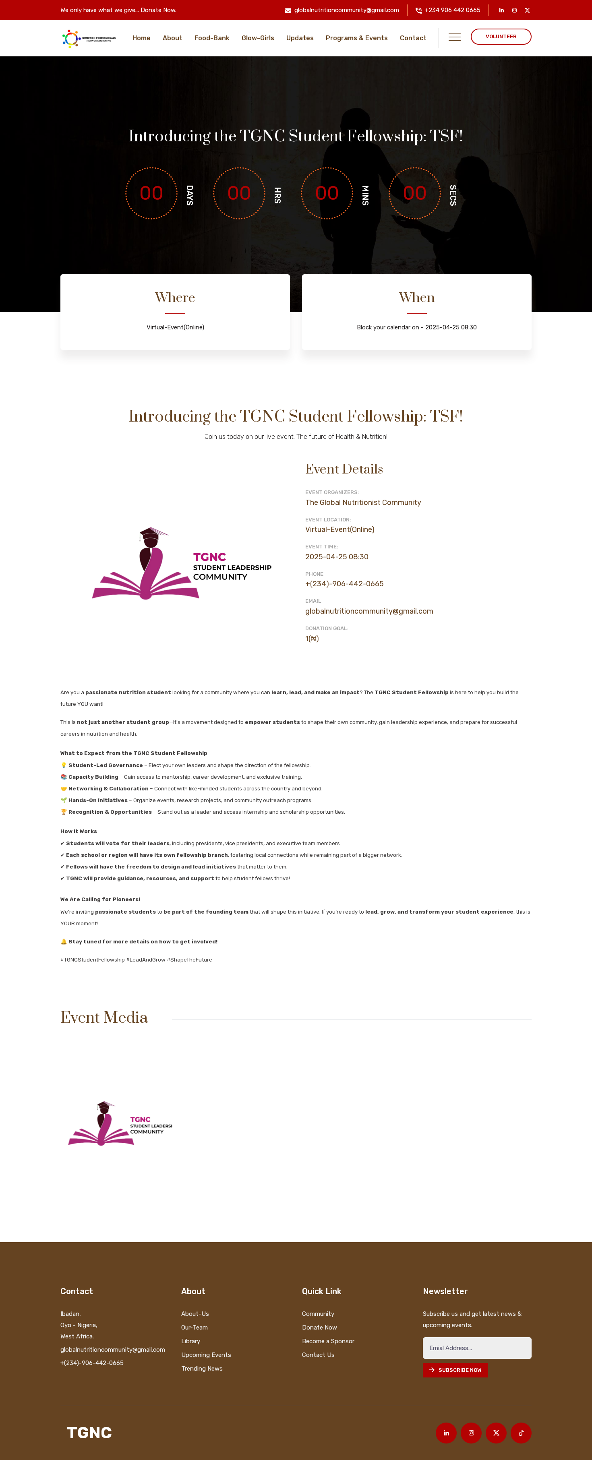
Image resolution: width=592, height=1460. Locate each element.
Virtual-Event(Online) (340, 529)
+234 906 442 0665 (452, 10)
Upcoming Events (206, 1355)
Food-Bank (212, 38)
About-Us (195, 1313)
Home (141, 38)
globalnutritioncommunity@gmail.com (346, 10)
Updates (300, 38)
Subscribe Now (460, 1370)
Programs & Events (357, 38)
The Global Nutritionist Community (363, 502)
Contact (413, 38)
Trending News (202, 1368)
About (172, 38)
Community (318, 1313)
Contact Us (318, 1355)
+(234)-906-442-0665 (344, 583)
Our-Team (194, 1327)
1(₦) (312, 638)
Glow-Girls (258, 38)
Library (190, 1341)
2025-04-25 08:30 (336, 556)
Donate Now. (158, 10)
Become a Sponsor (328, 1341)
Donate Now (319, 1327)
